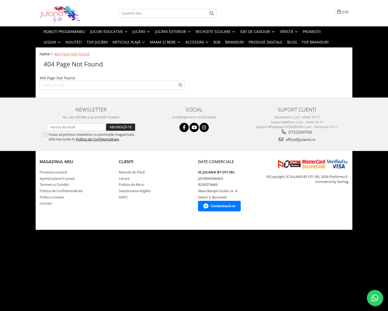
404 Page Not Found (71, 53)
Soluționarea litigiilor (135, 190)
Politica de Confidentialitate (97, 139)
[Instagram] (204, 127)
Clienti (126, 161)
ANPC (123, 197)
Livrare (124, 178)
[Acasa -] (66, 13)
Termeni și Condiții (54, 184)
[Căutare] (211, 13)
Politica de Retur (131, 184)
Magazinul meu (56, 161)
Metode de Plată (132, 172)
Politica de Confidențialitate (61, 190)
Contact (46, 203)
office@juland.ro (300, 139)
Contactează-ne (223, 206)
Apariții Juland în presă (57, 178)
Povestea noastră (53, 172)
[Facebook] (184, 127)
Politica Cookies (52, 197)
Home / (46, 53)
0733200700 (299, 132)
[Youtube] (194, 127)
